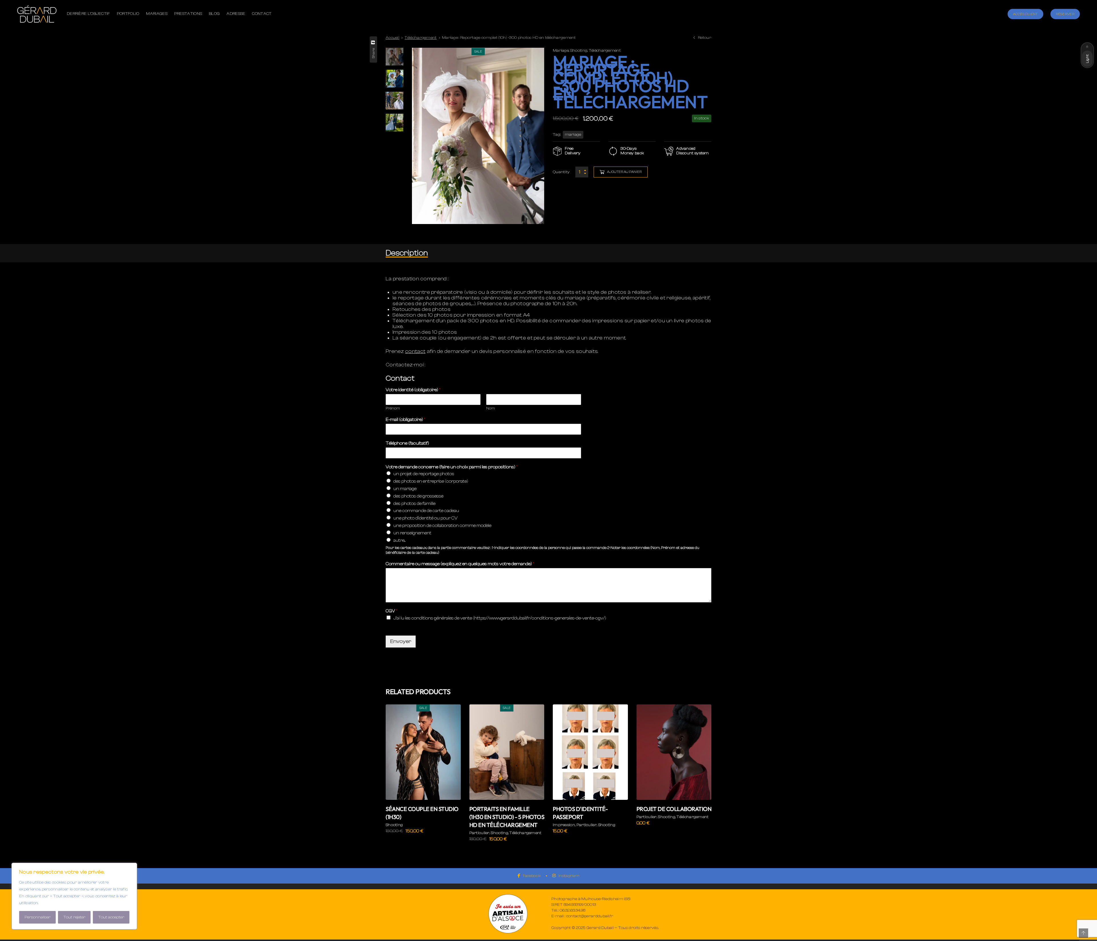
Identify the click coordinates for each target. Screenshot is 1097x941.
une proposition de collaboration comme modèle (442, 525)
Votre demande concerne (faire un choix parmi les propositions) (452, 466)
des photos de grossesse (418, 496)
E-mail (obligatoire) (405, 419)
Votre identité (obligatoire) (413, 389)
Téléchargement (421, 37)
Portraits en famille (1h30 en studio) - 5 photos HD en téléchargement (507, 816)
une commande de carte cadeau (426, 510)
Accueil (392, 37)
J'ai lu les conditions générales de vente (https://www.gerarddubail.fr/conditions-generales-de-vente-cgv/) (499, 618)
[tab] (407, 253)
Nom (490, 408)
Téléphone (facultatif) (407, 443)
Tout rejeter (74, 917)
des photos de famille (414, 503)
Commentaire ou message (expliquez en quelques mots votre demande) (460, 563)
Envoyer (400, 641)
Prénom (393, 408)
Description (407, 253)
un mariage (405, 488)
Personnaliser (38, 917)
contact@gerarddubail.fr (589, 916)
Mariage (561, 50)
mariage (573, 134)
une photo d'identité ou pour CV (425, 518)
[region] (74, 896)
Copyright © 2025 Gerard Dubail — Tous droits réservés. (604, 928)
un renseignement (412, 533)
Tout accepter (111, 917)
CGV (391, 611)
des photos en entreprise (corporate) (430, 481)
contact (415, 351)
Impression (564, 825)
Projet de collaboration (674, 808)
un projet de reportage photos (423, 473)
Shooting (578, 50)
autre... (399, 540)
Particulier (479, 833)
